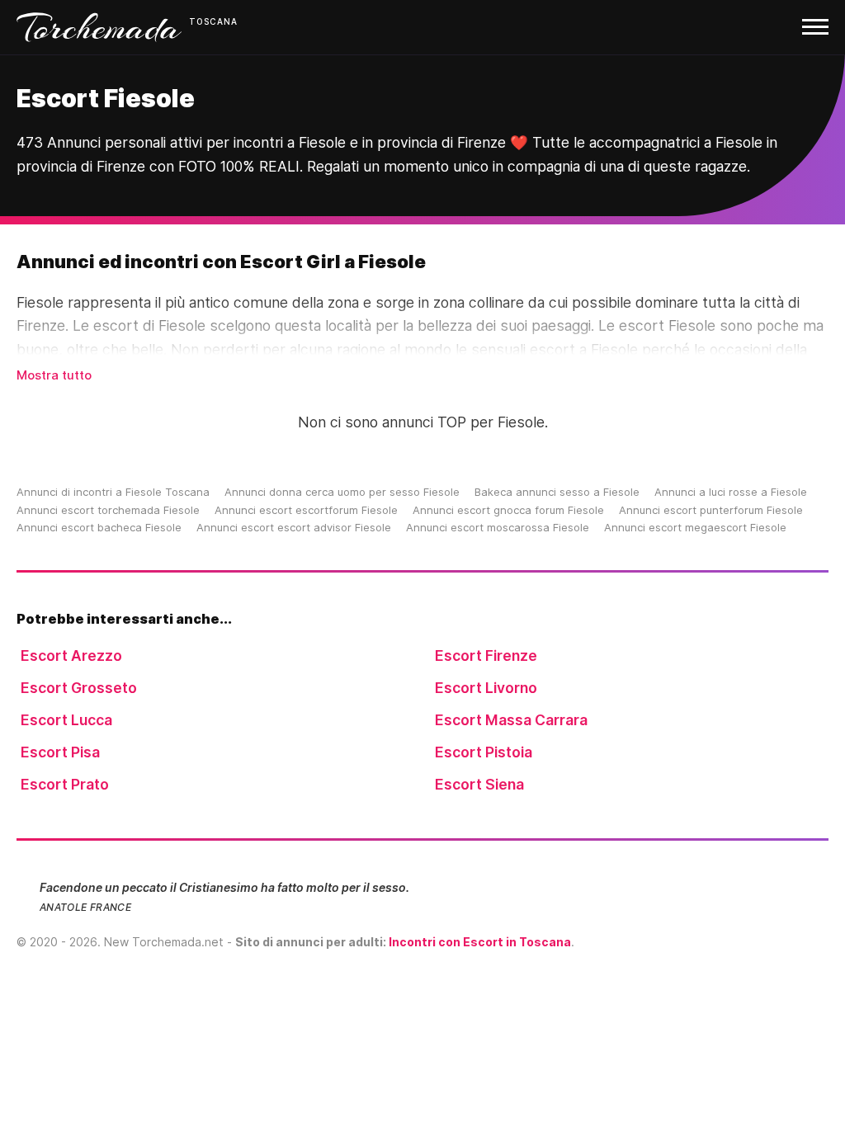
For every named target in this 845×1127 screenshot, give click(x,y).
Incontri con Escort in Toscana (480, 942)
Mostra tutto (54, 375)
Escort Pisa (60, 752)
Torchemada (99, 27)
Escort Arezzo (71, 655)
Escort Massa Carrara (511, 720)
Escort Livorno (486, 687)
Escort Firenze (486, 655)
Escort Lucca (66, 720)
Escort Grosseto (79, 687)
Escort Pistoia (483, 752)
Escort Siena (479, 784)
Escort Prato (65, 784)
